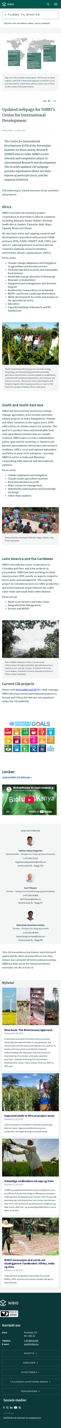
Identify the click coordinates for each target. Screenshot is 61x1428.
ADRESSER (29, 1363)
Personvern (29, 1391)
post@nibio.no (31, 1344)
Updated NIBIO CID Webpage (16, 777)
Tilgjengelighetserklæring (29, 1382)
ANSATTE (29, 1353)
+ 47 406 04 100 (31, 1340)
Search (48, 4)
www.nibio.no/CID (26, 689)
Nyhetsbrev (29, 1372)
